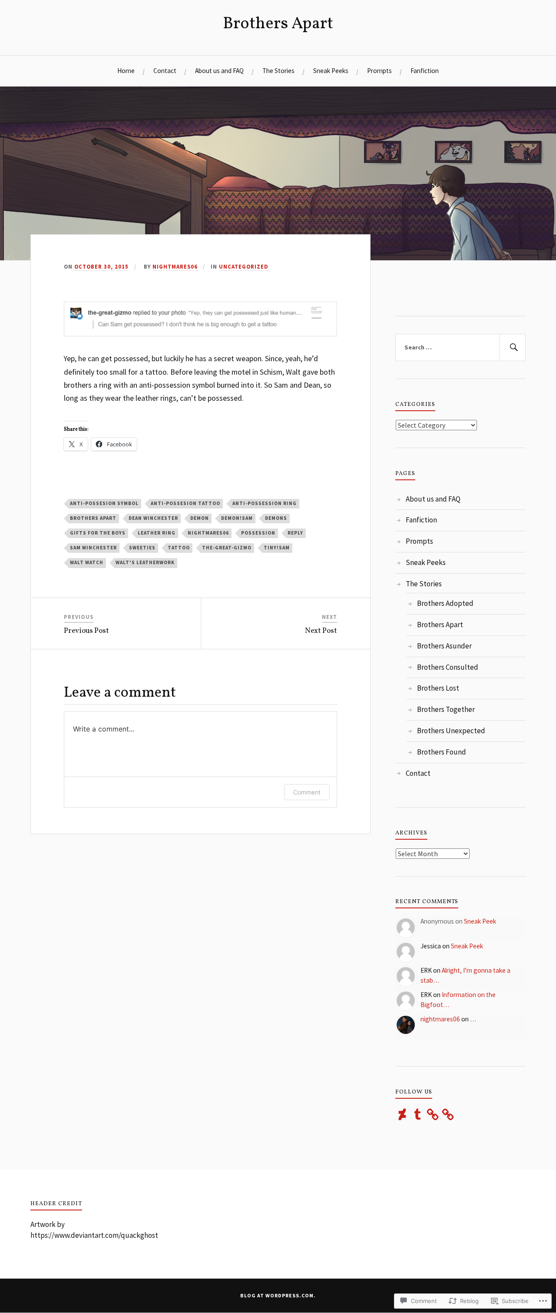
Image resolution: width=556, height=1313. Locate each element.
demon (199, 518)
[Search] (513, 348)
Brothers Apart (278, 24)
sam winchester (93, 548)
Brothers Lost (438, 688)
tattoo (179, 548)
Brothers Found (441, 752)
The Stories (278, 70)
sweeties (142, 548)
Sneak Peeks (330, 70)
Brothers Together (446, 709)
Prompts (379, 70)
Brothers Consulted (447, 667)
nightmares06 (175, 266)
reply (295, 533)
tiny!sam (277, 548)
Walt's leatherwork (145, 562)
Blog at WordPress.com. (278, 1295)
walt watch (86, 562)
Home (126, 70)
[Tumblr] (417, 1114)
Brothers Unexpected (451, 730)
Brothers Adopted (445, 603)
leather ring (156, 533)
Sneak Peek (480, 921)
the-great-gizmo (227, 548)
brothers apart (93, 518)
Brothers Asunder (444, 646)
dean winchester (153, 518)
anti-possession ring (264, 503)
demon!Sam (237, 518)
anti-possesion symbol (104, 503)
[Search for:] (460, 348)
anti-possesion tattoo (185, 503)
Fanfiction (424, 70)
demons (276, 518)
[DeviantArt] (402, 1114)
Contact (164, 70)
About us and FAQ (219, 70)
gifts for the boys (98, 533)
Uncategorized (243, 266)
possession (258, 533)
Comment (307, 792)
